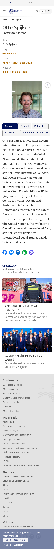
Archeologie (8, 421)
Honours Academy (11, 456)
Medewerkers (33, 3)
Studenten (22, 3)
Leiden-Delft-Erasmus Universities (18, 494)
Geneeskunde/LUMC (12, 430)
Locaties (6, 498)
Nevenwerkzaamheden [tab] (35, 132)
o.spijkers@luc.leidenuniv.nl (17, 62)
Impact (6, 489)
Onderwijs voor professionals (16, 398)
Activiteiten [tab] (11, 132)
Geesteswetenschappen (14, 426)
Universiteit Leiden (9, 3)
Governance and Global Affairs (19, 269)
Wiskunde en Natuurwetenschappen (20, 448)
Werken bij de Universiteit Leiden (18, 476)
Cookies (6, 507)
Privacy (6, 511)
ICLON (6, 461)
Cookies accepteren (15, 540)
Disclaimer (7, 502)
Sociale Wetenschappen (14, 443)
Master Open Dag (11, 411)
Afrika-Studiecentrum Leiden (16, 452)
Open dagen (8, 406)
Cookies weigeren (14, 544)
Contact (6, 515)
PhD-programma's (11, 393)
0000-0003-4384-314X (14, 72)
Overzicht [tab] (10, 126)
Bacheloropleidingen (12, 384)
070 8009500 (9, 53)
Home (4, 19)
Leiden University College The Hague (23, 272)
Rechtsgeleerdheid (11, 439)
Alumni (6, 485)
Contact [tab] (25, 126)
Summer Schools (11, 402)
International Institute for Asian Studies (21, 465)
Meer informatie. (10, 536)
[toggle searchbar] (37, 11)
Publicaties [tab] (40, 126)
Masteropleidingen (11, 389)
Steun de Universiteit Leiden (16, 480)
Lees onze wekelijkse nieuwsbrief (18, 526)
